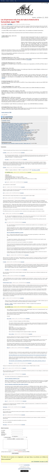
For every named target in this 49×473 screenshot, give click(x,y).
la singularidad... (27, 464)
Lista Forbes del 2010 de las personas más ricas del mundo (13, 130)
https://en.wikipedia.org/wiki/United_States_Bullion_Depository (16, 384)
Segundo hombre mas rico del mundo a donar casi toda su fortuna (14, 123)
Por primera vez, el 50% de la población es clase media (12, 128)
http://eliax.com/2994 (36, 169)
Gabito (5, 261)
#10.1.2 (8, 347)
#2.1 (5, 172)
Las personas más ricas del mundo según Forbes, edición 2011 (14, 133)
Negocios (8, 120)
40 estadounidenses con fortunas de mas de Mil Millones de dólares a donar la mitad (18, 129)
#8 (3, 275)
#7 (3, 261)
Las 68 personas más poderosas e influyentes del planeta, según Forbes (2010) (17, 131)
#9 (3, 282)
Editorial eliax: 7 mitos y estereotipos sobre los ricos (11, 136)
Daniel (8, 159)
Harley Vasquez (6, 282)
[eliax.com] (24, 9)
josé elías (9, 24)
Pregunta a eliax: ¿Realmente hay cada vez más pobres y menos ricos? (15, 139)
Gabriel (5, 152)
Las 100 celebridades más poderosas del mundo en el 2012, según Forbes (16, 137)
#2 (3, 167)
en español (29, 59)
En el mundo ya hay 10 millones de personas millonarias (12, 126)
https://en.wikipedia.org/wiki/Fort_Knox (12, 378)
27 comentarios (8, 117)
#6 (3, 213)
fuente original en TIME (6, 112)
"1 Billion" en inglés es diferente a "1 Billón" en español (12, 124)
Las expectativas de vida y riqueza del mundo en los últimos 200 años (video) (16, 132)
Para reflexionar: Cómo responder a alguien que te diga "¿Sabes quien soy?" (16, 143)
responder (22, 152)
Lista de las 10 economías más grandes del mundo (11, 140)
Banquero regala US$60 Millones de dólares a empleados (12, 127)
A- (45, 3)
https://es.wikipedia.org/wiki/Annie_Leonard (15, 232)
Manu (10, 318)
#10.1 (6, 306)
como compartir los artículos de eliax (24, 468)
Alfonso (7, 269)
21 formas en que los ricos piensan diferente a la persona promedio (14, 135)
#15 (3, 424)
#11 (3, 368)
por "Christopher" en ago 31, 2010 (39, 461)
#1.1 (5, 159)
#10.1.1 (8, 318)
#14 (3, 414)
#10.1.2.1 (10, 363)
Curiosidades (4, 120)
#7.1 (5, 269)
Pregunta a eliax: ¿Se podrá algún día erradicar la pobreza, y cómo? (15, 134)
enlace (11, 172)
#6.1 (5, 222)
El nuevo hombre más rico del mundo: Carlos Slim (11, 125)
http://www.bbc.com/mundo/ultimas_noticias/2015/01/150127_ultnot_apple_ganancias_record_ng (27, 360)
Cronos (5, 424)
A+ (47, 3)
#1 (3, 152)
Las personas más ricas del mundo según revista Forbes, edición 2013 (15, 138)
